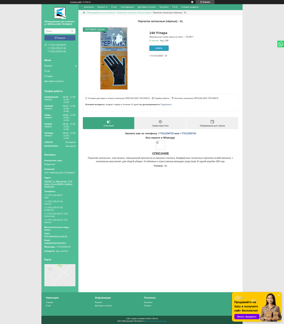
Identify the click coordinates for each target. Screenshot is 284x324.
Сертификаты (127, 7)
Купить (159, 48)
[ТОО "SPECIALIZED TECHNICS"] (60, 13)
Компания (89, 7)
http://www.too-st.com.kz (55, 236)
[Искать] (72, 31)
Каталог (48, 65)
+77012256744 (188, 133)
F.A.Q (175, 7)
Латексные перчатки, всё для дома (134, 13)
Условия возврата (190, 7)
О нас (47, 71)
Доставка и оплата (53, 81)
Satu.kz (155, 318)
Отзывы (48, 76)
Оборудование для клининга (101, 13)
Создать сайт (76, 2)
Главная (49, 302)
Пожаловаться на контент (156, 321)
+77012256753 (166, 133)
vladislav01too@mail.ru (55, 243)
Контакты (164, 7)
